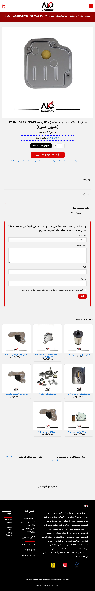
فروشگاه (73, 16)
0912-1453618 (53, 138)
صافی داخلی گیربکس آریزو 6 (79, 432)
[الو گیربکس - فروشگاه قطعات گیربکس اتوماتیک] (47, 6)
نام (85, 267)
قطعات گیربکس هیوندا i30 (20, 161)
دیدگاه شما (82, 246)
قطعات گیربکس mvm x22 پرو (55, 161)
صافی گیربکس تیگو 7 (47, 394)
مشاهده (55, 460)
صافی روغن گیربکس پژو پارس (16, 394)
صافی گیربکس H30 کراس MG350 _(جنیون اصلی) (48, 355)
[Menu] (91, 6)
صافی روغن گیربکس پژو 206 (48, 432)
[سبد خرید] (4, 6)
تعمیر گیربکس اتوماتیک (9, 534)
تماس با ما (8, 519)
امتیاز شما (82, 235)
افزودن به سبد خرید (41, 145)
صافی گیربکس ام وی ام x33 (79, 394)
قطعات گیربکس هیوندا (37, 161)
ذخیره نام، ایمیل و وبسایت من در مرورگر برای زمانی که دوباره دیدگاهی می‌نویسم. (52, 290)
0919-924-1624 (29, 550)
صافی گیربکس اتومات (72, 161)
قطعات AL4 (9, 528)
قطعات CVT (9, 523)
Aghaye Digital (54, 585)
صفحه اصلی (85, 16)
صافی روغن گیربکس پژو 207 (16, 355)
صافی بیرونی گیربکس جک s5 (78, 355)
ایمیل (84, 279)
